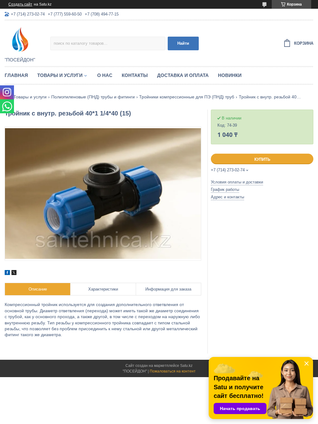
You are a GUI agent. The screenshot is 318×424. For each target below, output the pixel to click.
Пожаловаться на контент (173, 371)
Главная (16, 75)
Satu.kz (186, 365)
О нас (104, 75)
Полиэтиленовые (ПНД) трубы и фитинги (93, 96)
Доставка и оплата (183, 75)
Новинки (230, 75)
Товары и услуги (60, 75)
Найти (183, 43)
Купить (262, 159)
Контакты (135, 75)
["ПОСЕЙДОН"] (27, 39)
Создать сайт (20, 4)
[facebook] (7, 273)
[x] (13, 273)
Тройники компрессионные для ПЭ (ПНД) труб (186, 96)
